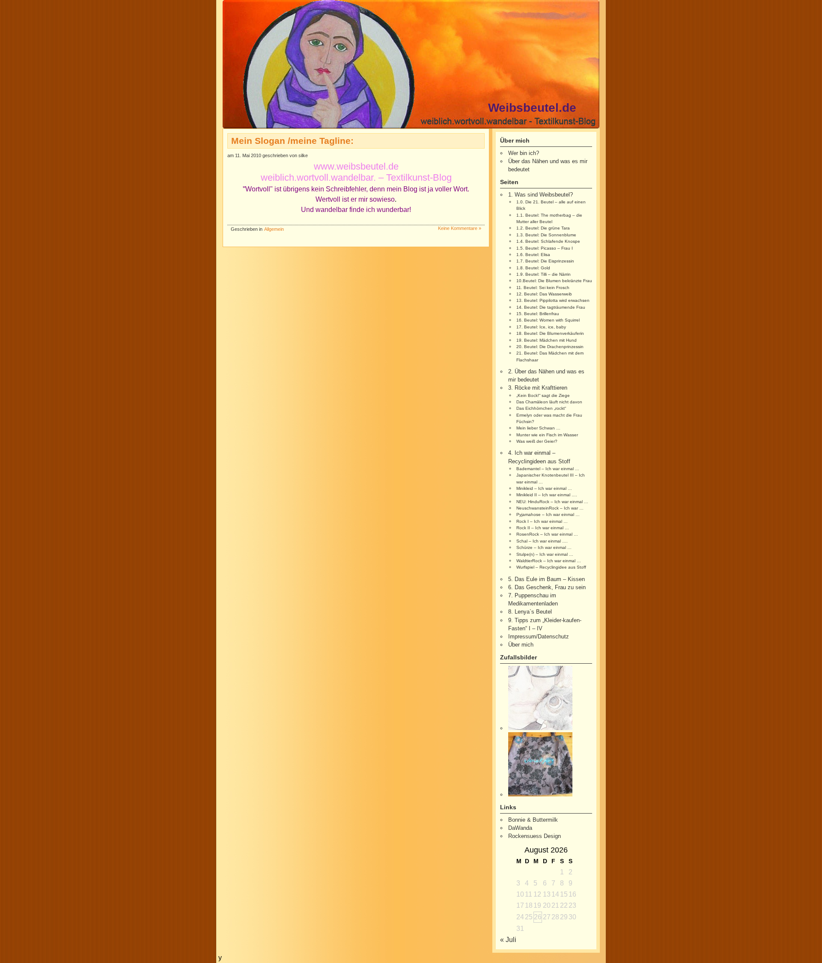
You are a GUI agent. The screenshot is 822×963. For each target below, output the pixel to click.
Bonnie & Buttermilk (533, 820)
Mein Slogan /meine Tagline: (292, 141)
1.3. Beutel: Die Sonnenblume (546, 235)
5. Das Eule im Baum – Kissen (546, 579)
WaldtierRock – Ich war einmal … (548, 560)
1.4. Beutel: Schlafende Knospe (548, 241)
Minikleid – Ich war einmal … (544, 488)
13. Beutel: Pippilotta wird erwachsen (553, 300)
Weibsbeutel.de (532, 107)
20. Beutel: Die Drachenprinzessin (550, 346)
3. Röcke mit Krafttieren (537, 388)
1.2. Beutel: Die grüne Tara (543, 228)
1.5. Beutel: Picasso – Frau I (544, 248)
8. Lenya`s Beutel (530, 611)
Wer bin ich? (523, 153)
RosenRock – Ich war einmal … (547, 534)
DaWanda (520, 828)
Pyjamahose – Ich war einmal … (548, 514)
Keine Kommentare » (459, 228)
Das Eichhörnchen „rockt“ (541, 408)
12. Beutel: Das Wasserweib (544, 294)
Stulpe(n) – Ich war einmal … (544, 554)
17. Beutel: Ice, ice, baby (541, 327)
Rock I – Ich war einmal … (542, 521)
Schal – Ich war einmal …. (542, 541)
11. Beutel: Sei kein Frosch (542, 287)
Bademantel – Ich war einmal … (547, 468)
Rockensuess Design (534, 836)
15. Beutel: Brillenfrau (537, 313)
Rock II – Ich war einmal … (542, 527)
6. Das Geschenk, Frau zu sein (547, 587)
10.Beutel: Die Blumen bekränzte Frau (554, 280)
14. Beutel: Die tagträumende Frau (550, 307)
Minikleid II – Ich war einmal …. (546, 494)
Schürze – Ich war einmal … (544, 547)
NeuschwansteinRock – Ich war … (550, 508)
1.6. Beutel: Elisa (533, 254)
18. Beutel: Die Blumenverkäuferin (550, 333)
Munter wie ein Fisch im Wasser (547, 434)
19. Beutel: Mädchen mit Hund (546, 340)
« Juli (508, 939)
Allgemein (274, 229)
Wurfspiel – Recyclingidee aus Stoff (551, 567)
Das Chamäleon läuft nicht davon (549, 402)
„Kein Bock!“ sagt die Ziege (543, 395)
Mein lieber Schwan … (538, 428)
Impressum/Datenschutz (538, 636)
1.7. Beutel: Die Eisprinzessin (545, 261)
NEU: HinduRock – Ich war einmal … (552, 501)
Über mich (520, 644)
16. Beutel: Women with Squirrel (548, 320)
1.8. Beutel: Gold (533, 267)
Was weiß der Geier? (536, 441)
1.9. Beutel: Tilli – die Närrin (543, 274)
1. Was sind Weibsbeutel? (540, 194)
